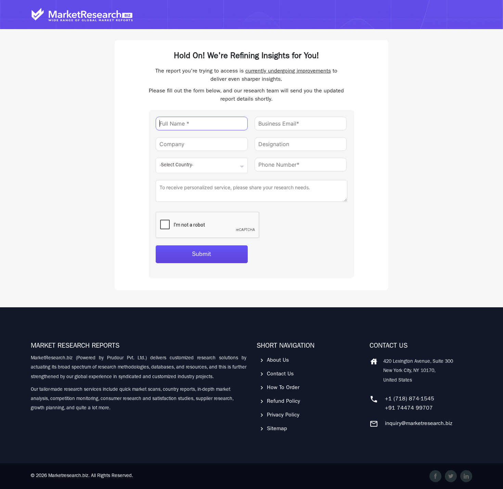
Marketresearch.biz (68, 476)
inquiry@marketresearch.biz (418, 424)
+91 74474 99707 (409, 408)
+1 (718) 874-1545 (409, 399)
